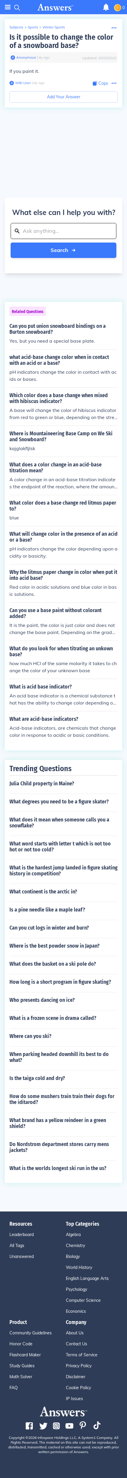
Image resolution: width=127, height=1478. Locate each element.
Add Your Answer (63, 97)
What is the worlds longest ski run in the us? (57, 1168)
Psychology (76, 1289)
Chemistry (75, 1245)
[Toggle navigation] (8, 7)
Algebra (73, 1234)
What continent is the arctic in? (43, 891)
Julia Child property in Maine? (41, 783)
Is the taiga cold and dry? (37, 1078)
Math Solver (20, 1376)
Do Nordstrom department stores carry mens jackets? (59, 1147)
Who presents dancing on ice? (42, 1000)
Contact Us (76, 1344)
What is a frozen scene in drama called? (52, 1018)
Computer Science (83, 1300)
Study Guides (22, 1365)
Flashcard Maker (25, 1354)
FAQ (13, 1387)
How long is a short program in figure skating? (60, 982)
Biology (73, 1256)
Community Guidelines (30, 1333)
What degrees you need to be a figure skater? (59, 801)
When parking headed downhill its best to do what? (59, 1057)
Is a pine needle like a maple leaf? (47, 909)
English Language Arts (87, 1278)
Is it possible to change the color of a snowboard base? (61, 41)
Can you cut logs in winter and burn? (49, 928)
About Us (75, 1333)
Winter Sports (54, 27)
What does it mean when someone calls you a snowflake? (59, 822)
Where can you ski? (30, 1036)
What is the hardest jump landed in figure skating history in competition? (63, 870)
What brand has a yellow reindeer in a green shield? (57, 1123)
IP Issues (74, 1398)
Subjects (16, 27)
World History (79, 1267)
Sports (33, 27)
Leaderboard (21, 1234)
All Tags (16, 1245)
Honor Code (20, 1344)
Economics (76, 1311)
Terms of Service (81, 1354)
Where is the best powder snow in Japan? (54, 946)
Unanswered (21, 1256)
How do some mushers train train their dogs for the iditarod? (62, 1099)
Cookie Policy (78, 1387)
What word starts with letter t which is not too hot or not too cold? (60, 846)
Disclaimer (75, 1376)
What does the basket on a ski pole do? (52, 964)
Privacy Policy (79, 1365)
